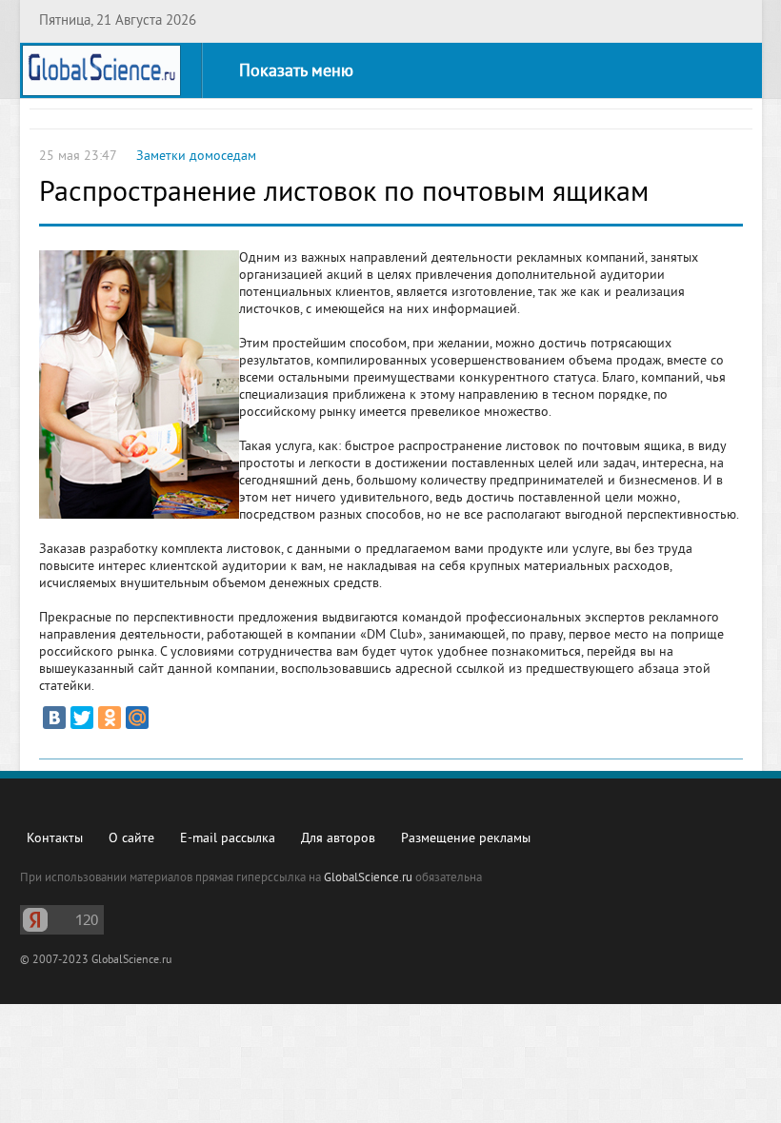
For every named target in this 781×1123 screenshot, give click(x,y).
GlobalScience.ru (368, 878)
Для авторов (338, 839)
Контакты (55, 839)
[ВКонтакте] (54, 717)
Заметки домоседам (196, 156)
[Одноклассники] (109, 717)
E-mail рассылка (227, 839)
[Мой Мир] (137, 717)
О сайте (131, 839)
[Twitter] (81, 717)
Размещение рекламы (466, 839)
